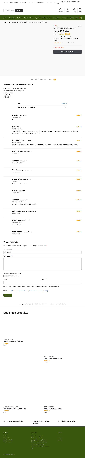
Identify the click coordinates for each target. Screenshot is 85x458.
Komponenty (12, 22)
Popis (31, 79)
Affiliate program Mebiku (37, 438)
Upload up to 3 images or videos (12, 273)
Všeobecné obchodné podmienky (39, 442)
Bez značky (63, 304)
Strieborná (64, 103)
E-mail (44, 279)
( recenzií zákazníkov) (68, 42)
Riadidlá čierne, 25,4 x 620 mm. (53, 408)
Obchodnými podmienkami (19, 291)
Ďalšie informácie (40, 79)
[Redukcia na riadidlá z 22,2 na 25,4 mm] (22, 386)
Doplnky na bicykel (8, 440)
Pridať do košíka (22, 365)
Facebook (60, 436)
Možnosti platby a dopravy (37, 444)
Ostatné (17, 406)
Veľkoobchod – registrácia (37, 436)
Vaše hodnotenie (8, 249)
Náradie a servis (7, 442)
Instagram (60, 438)
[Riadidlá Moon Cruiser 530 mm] (63, 336)
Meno (5, 279)
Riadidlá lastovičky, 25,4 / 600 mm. (13, 341)
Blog (80, 11)
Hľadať (19, 10)
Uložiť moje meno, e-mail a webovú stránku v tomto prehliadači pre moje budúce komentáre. (32, 286)
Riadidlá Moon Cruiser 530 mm (53, 358)
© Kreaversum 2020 (9, 454)
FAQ (74, 11)
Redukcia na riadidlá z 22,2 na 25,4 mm (14, 408)
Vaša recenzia (7, 256)
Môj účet (60, 11)
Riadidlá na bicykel (22, 22)
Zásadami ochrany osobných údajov (38, 291)
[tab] (31, 78)
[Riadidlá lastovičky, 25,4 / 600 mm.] (22, 327)
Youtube (60, 440)
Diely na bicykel (7, 438)
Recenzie (51, 79)
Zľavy (52, 304)
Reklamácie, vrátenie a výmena (38, 446)
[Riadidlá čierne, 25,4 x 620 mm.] (63, 386)
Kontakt (68, 11)
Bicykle (5, 436)
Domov (5, 22)
